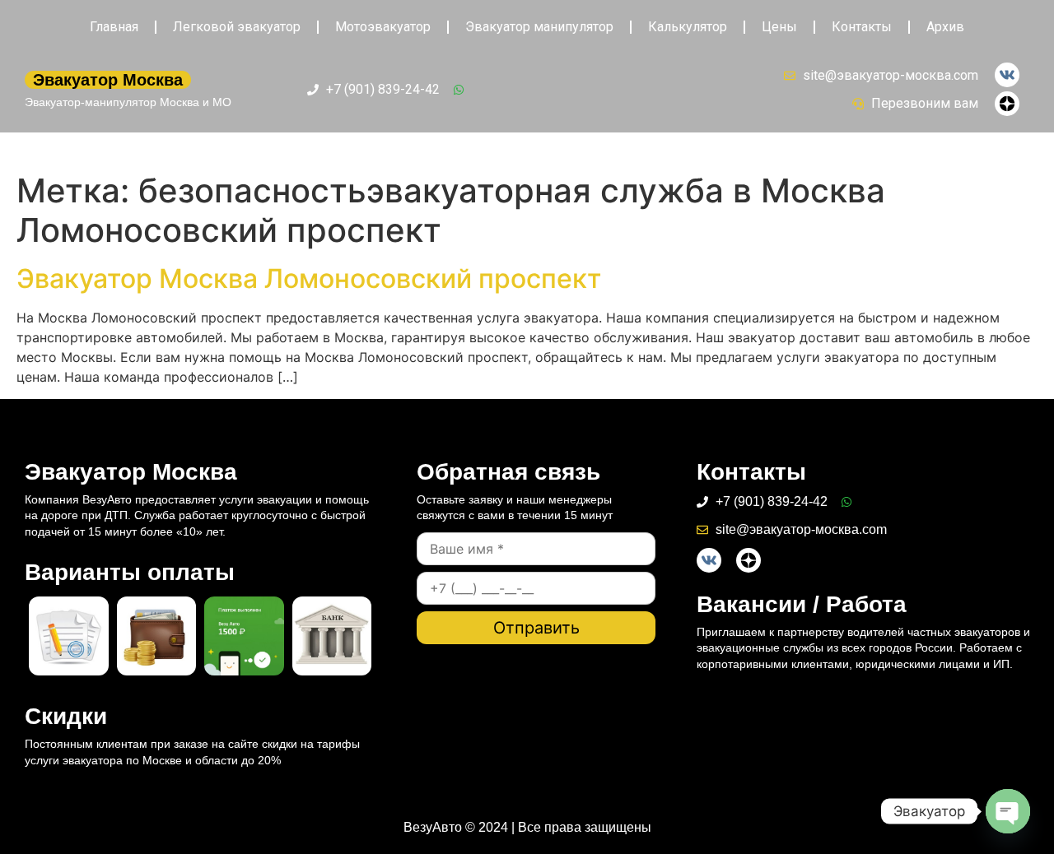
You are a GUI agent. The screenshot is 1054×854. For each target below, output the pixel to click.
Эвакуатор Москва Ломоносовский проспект (308, 278)
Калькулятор (687, 27)
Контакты (862, 27)
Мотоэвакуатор (383, 27)
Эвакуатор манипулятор (539, 27)
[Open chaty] (1008, 811)
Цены (779, 27)
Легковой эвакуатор (237, 27)
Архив (945, 27)
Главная (114, 27)
